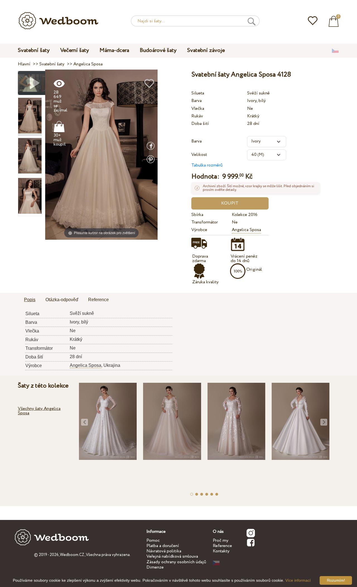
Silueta (197, 93)
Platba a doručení (162, 546)
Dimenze (155, 567)
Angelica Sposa (246, 230)
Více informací (298, 580)
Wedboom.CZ (72, 555)
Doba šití (200, 123)
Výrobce (199, 229)
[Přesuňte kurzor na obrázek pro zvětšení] (101, 154)
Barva (196, 100)
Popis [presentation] (29, 299)
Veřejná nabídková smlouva (172, 556)
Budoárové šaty (158, 50)
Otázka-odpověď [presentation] (61, 299)
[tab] (30, 300)
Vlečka (197, 108)
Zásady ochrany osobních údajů (176, 562)
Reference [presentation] (98, 299)
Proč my (220, 540)
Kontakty (221, 551)
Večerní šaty (74, 50)
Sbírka (197, 214)
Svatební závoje (206, 50)
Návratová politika (163, 551)
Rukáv (197, 116)
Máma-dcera (114, 50)
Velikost (199, 154)
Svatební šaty (34, 50)
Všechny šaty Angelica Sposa (39, 410)
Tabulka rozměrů (207, 165)
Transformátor (204, 222)
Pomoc (153, 540)
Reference (222, 546)
